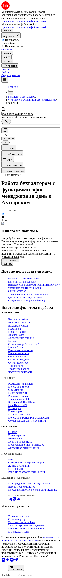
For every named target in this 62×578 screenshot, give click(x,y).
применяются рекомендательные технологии (30, 539)
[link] (7, 61)
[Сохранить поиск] (4, 130)
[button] (5, 69)
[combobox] (17, 114)
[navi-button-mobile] (4, 80)
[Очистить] (6, 121)
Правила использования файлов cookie (24, 27)
